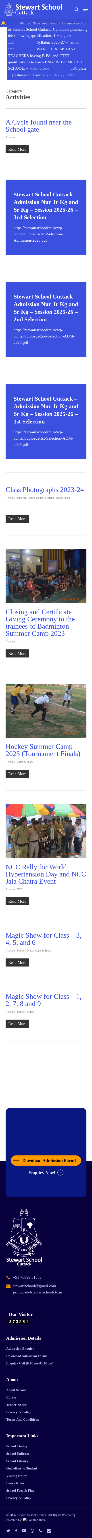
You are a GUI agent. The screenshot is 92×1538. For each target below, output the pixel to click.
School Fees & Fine (20, 1490)
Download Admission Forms (26, 1356)
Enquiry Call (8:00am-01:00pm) (29, 1363)
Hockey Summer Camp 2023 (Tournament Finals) (43, 750)
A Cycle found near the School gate (39, 125)
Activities (11, 137)
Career (11, 1397)
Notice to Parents (45, 497)
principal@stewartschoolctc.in (37, 1292)
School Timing (16, 1446)
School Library (17, 1461)
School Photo (63, 497)
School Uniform (17, 1453)
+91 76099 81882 (27, 1277)
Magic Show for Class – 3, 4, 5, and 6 (44, 938)
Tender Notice (16, 1405)
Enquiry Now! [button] (41, 1172)
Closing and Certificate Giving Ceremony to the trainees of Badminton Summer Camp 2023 (40, 622)
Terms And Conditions (22, 1419)
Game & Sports (25, 761)
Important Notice (26, 497)
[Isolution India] (34, 1520)
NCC (20, 889)
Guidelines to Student (21, 1468)
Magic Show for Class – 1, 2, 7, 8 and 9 (44, 999)
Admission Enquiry (20, 1348)
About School (16, 1390)
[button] (85, 9)
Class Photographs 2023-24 (45, 489)
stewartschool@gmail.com (34, 1286)
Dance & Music (25, 950)
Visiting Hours (16, 1476)
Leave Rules (15, 1483)
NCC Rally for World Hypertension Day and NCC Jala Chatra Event (46, 874)
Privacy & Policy (18, 1412)
